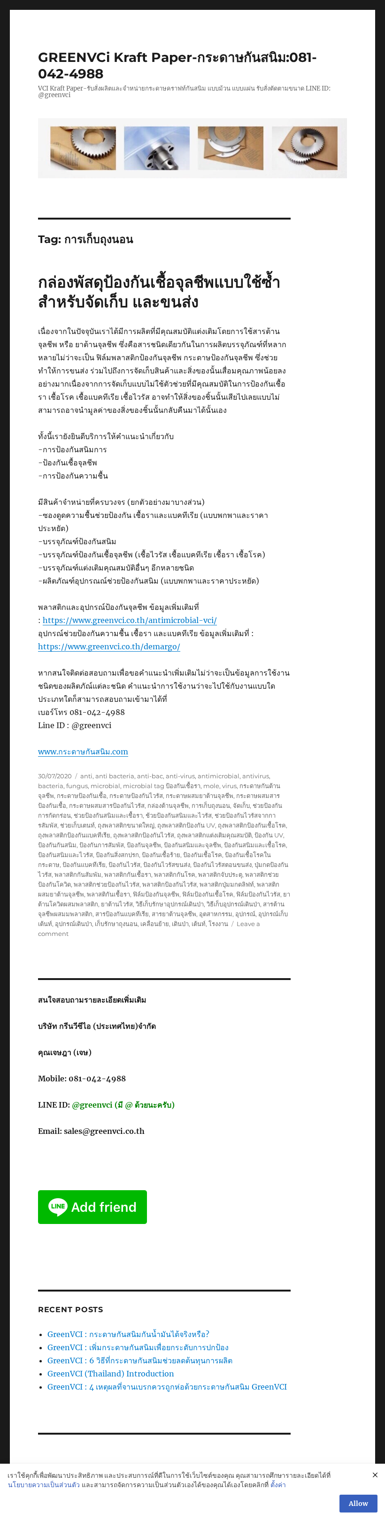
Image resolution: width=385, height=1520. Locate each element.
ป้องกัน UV (268, 835)
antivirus (255, 776)
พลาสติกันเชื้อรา (108, 894)
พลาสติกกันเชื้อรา (127, 874)
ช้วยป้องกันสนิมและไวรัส (179, 815)
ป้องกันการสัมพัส (101, 845)
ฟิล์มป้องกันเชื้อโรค (207, 894)
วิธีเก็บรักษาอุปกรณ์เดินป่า (170, 904)
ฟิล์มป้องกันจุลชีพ (156, 894)
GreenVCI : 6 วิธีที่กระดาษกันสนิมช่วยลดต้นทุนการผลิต (139, 1360)
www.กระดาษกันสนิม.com (83, 751)
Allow (358, 1503)
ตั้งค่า (278, 1485)
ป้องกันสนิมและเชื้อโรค (255, 845)
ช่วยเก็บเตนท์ (77, 825)
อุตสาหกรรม (215, 914)
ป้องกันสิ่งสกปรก (117, 855)
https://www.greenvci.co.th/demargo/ (109, 646)
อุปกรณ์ (245, 914)
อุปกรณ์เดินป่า (73, 923)
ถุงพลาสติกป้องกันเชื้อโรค (252, 825)
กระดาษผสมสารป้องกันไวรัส (107, 805)
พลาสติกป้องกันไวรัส (169, 884)
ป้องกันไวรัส (124, 864)
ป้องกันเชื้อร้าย (161, 855)
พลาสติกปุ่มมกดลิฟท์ (227, 884)
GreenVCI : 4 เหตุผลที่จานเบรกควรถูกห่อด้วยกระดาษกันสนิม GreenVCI (167, 1386)
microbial (105, 786)
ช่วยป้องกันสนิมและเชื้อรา (108, 815)
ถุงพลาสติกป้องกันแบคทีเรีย (74, 835)
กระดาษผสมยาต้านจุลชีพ (199, 795)
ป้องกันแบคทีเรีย (84, 864)
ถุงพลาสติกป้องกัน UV (186, 825)
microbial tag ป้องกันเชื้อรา (161, 786)
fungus (77, 786)
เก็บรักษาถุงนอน (116, 923)
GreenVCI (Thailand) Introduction (110, 1373)
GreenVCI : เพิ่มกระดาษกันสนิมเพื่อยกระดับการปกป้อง (138, 1347)
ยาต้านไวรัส (117, 904)
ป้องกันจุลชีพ (144, 845)
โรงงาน (218, 923)
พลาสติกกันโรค (174, 874)
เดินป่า (180, 923)
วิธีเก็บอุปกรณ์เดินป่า (233, 904)
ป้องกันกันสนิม (57, 845)
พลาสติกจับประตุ (220, 874)
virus (229, 786)
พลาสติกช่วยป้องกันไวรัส (106, 884)
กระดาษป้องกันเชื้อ (82, 795)
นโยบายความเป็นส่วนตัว (44, 1485)
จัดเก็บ (241, 805)
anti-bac (150, 776)
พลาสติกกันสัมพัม (77, 874)
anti (86, 776)
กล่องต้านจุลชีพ (168, 805)
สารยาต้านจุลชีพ (174, 914)
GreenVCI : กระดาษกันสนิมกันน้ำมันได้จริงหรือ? (128, 1334)
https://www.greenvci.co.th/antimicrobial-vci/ (130, 620)
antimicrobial (218, 776)
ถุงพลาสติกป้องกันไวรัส (143, 835)
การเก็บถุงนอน (211, 805)
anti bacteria (114, 776)
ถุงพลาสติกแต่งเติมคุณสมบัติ (214, 835)
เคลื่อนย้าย (154, 923)
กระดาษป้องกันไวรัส (136, 795)
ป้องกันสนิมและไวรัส (65, 855)
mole (211, 786)
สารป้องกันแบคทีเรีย (122, 914)
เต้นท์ (199, 923)
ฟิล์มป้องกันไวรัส (258, 894)
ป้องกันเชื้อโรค (202, 855)
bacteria (50, 786)
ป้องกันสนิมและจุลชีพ (192, 845)
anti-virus (180, 776)
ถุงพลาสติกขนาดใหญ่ (126, 825)
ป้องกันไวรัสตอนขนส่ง (222, 864)
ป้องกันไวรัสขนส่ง (166, 864)
